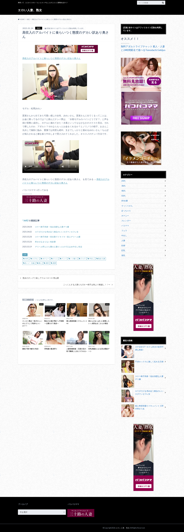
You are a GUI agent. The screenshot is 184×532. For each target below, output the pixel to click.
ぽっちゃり (126, 210)
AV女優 (124, 201)
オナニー (46, 259)
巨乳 (123, 250)
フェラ (83, 259)
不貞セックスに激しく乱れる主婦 (149, 361)
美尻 (47, 263)
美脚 (54, 263)
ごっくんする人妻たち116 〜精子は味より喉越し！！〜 (86, 285)
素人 (40, 263)
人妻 (123, 240)
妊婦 (123, 245)
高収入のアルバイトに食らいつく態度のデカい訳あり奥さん (51, 58)
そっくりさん (127, 206)
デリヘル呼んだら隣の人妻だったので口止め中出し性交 (58, 247)
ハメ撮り (73, 259)
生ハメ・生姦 (29, 263)
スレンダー (126, 220)
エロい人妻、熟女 (30, 10)
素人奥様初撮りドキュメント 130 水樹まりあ (149, 407)
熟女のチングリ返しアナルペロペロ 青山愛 (41, 278)
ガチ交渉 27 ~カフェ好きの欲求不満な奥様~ (149, 348)
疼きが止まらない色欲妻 (45, 242)
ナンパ (64, 259)
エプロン (35, 259)
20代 (123, 181)
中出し (91, 259)
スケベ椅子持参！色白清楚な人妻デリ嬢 (52, 227)
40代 (123, 191)
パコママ (125, 225)
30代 (25, 220)
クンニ (55, 259)
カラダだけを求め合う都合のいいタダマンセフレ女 (56, 232)
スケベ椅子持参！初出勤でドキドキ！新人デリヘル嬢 (57, 237)
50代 (123, 196)
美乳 (123, 255)
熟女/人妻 (101, 259)
